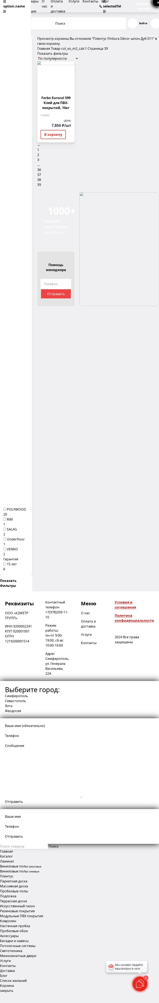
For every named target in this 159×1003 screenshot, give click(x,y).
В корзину (53, 134)
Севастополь (15, 701)
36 (39, 169)
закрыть (6, 990)
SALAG (12, 529)
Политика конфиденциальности (134, 618)
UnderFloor (16, 539)
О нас (85, 613)
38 (39, 179)
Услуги (86, 634)
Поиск (60, 23)
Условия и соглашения (125, 604)
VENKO (12, 549)
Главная (43, 48)
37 (39, 174)
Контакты (88, 643)
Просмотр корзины (53, 38)
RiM (10, 519)
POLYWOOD (16, 509)
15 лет (12, 564)
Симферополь (16, 696)
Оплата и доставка (88, 624)
